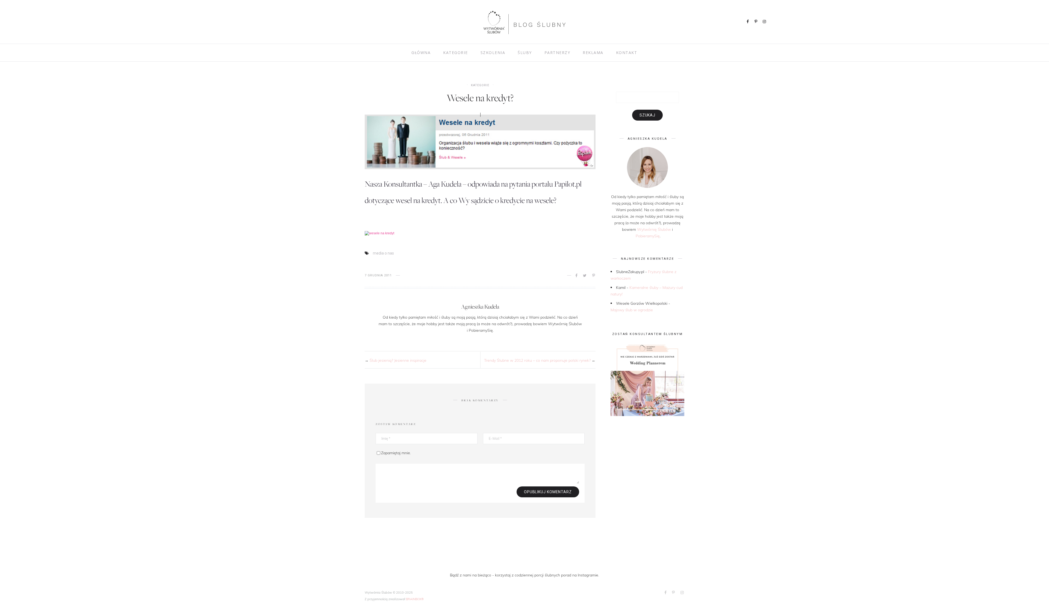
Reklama (593, 52)
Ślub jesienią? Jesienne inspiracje (398, 360)
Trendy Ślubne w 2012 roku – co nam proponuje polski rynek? (537, 360)
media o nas (383, 253)
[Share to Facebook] (576, 275)
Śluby (525, 52)
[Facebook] (748, 22)
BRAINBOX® (415, 599)
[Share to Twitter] (585, 275)
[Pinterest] (756, 22)
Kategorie (455, 52)
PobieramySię (648, 235)
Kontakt (626, 52)
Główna (421, 52)
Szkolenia (493, 52)
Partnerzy (557, 52)
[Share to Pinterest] (594, 275)
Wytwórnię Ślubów (654, 229)
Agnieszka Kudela (480, 306)
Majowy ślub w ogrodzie (632, 309)
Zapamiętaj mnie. (396, 452)
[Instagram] (765, 22)
